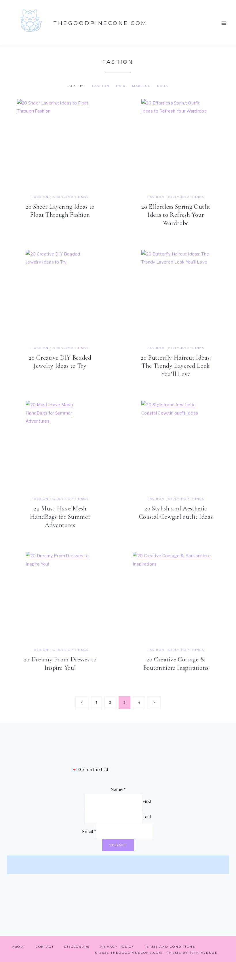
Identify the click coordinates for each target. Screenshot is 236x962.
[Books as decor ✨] (23, 864)
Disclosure (77, 947)
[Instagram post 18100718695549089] (212, 864)
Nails (163, 86)
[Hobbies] (175, 864)
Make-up (141, 86)
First (147, 801)
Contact (45, 947)
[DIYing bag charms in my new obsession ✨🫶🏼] (61, 864)
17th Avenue (204, 953)
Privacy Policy (117, 947)
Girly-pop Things (71, 197)
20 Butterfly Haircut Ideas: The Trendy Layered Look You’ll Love (176, 366)
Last (147, 816)
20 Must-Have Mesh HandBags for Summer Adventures (60, 517)
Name (118, 789)
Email (89, 831)
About (19, 947)
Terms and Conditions (169, 947)
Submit (118, 845)
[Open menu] (223, 23)
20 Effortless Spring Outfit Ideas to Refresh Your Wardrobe (175, 215)
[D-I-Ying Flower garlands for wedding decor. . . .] (99, 864)
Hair (120, 86)
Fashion (100, 86)
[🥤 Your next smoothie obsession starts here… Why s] (137, 864)
